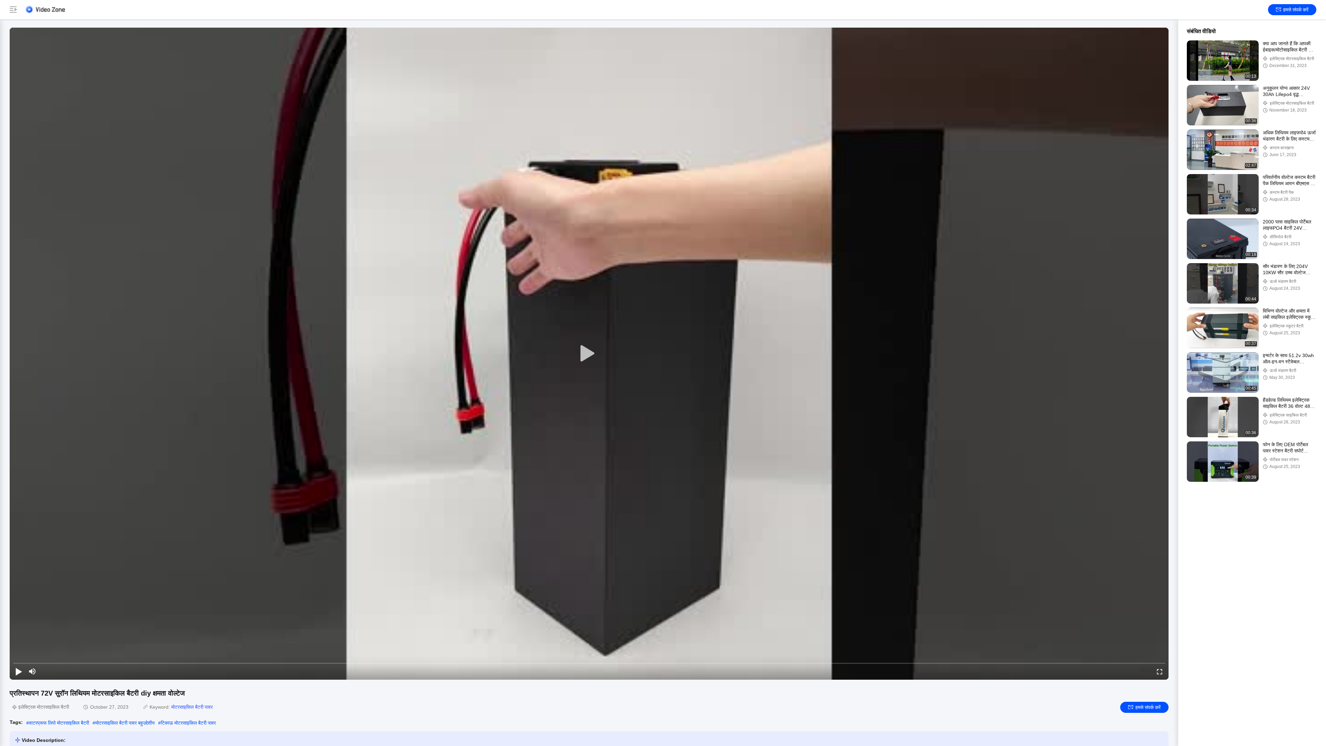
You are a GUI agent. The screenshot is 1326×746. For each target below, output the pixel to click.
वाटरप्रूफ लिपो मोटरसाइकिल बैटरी (59, 723)
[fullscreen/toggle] (1159, 671)
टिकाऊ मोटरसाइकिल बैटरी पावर (188, 723)
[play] (589, 353)
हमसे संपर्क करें (1295, 9)
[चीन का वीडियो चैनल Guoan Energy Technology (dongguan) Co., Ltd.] (45, 9)
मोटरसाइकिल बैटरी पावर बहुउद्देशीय (125, 723)
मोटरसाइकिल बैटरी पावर (192, 707)
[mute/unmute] (32, 671)
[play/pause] (19, 671)
